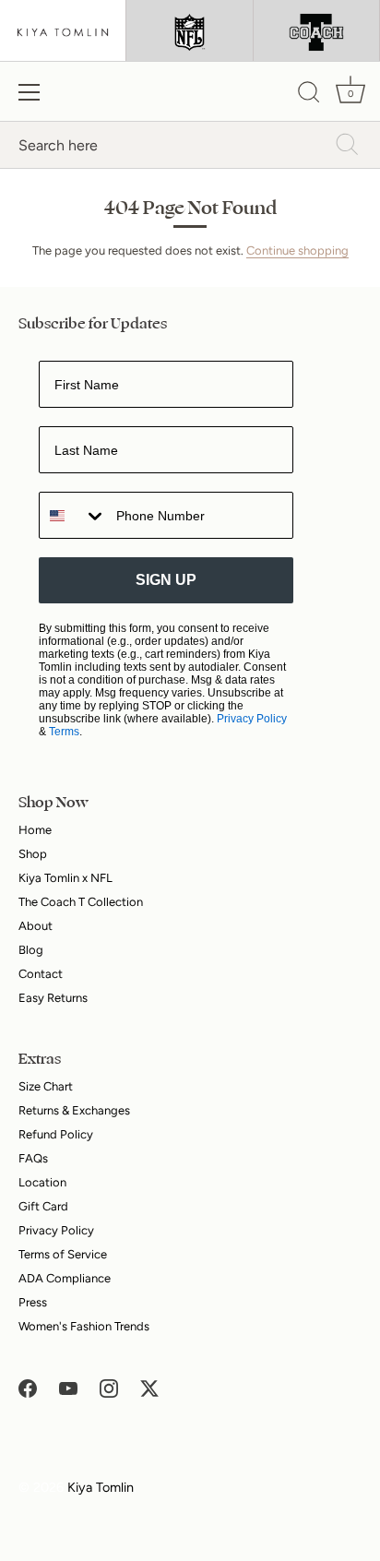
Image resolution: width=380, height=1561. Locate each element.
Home (35, 830)
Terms (64, 731)
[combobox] (73, 515)
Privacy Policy (252, 718)
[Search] (309, 95)
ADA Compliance (64, 1278)
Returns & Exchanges (74, 1110)
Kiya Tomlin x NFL (65, 878)
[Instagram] (109, 1387)
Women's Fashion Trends (83, 1326)
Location (42, 1182)
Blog (30, 950)
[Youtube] (68, 1387)
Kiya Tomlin (100, 1487)
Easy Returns (53, 998)
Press (32, 1302)
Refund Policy (55, 1134)
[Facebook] (27, 1387)
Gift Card (43, 1206)
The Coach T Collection (80, 902)
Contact (40, 974)
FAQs (33, 1158)
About (35, 926)
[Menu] (29, 92)
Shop (32, 854)
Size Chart (45, 1086)
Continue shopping (297, 250)
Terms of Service (62, 1254)
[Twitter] (149, 1387)
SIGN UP (166, 580)
